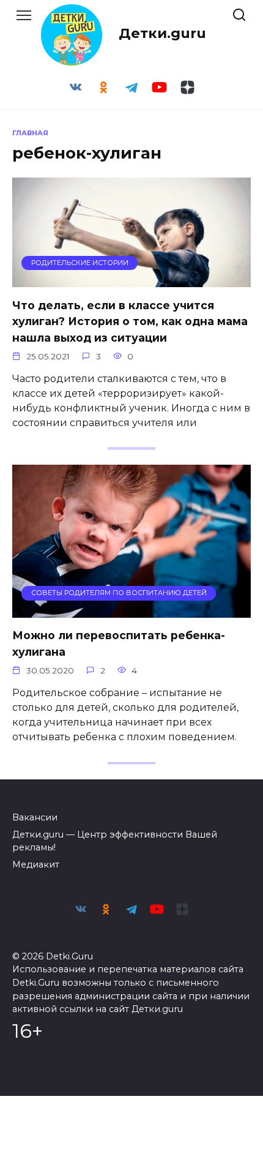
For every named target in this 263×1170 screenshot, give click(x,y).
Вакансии (34, 817)
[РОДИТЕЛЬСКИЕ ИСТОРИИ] (131, 279)
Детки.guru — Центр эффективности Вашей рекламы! (114, 841)
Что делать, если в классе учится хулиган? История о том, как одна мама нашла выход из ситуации (130, 320)
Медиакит (35, 864)
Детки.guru (162, 33)
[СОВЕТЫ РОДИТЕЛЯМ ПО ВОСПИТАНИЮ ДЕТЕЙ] (131, 610)
